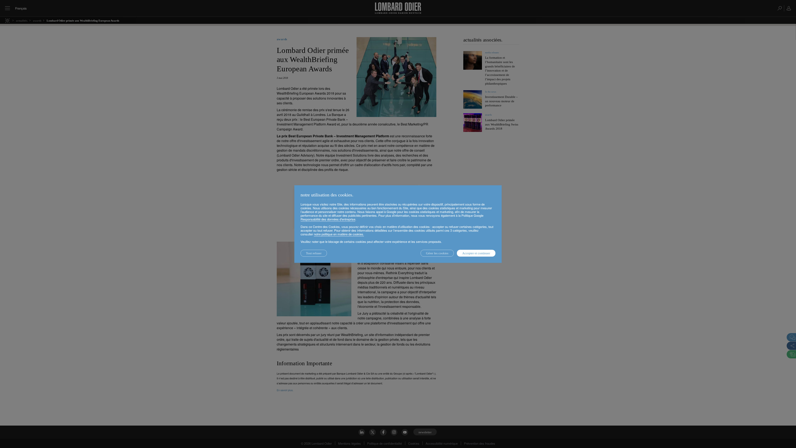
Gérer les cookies (437, 253)
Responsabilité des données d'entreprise (328, 219)
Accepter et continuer (476, 253)
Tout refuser (314, 253)
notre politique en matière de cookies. (339, 234)
